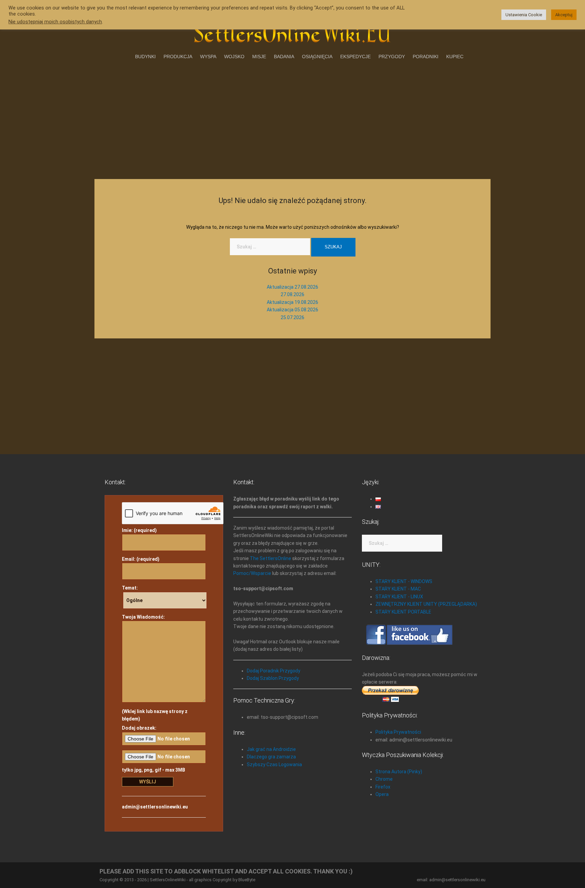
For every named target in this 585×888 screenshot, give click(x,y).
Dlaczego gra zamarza (271, 756)
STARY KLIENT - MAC (398, 589)
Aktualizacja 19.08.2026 (292, 302)
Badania (284, 56)
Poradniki (425, 56)
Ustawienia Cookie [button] (523, 14)
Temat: (130, 588)
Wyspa (208, 56)
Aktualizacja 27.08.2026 (292, 287)
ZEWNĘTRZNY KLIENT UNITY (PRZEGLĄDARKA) (426, 604)
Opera (382, 794)
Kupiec (454, 56)
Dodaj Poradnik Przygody (273, 670)
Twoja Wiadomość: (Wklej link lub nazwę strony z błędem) (155, 668)
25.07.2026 (292, 317)
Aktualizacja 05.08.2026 (292, 309)
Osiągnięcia (317, 56)
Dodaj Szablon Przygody (273, 678)
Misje (259, 56)
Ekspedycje (355, 56)
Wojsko (234, 56)
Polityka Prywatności (398, 732)
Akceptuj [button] (563, 14)
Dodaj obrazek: (139, 728)
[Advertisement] (292, 118)
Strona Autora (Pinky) (398, 771)
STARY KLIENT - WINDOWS (403, 581)
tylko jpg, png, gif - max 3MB (153, 770)
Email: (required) (140, 559)
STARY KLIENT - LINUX (399, 596)
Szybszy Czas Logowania (274, 764)
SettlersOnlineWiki (168, 879)
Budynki (145, 56)
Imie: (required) (139, 530)
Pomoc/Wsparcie (252, 573)
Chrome (384, 779)
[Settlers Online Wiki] (292, 31)
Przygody (391, 56)
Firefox (382, 787)
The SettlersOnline (270, 558)
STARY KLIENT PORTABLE (403, 612)
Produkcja (178, 56)
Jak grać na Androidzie (271, 749)
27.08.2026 (292, 294)
